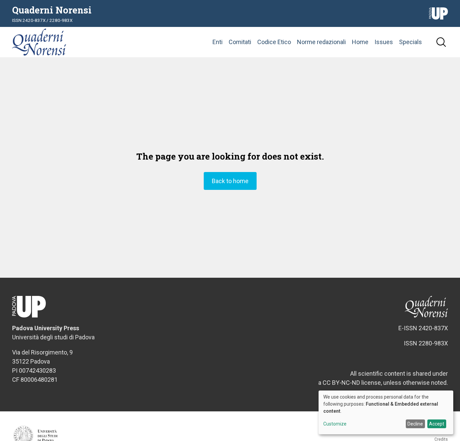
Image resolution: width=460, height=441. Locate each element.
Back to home (230, 180)
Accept (436, 424)
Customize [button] (335, 424)
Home (360, 41)
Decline (415, 424)
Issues (383, 41)
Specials (410, 41)
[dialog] (386, 412)
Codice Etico (274, 41)
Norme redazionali (321, 41)
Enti (217, 41)
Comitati (240, 41)
